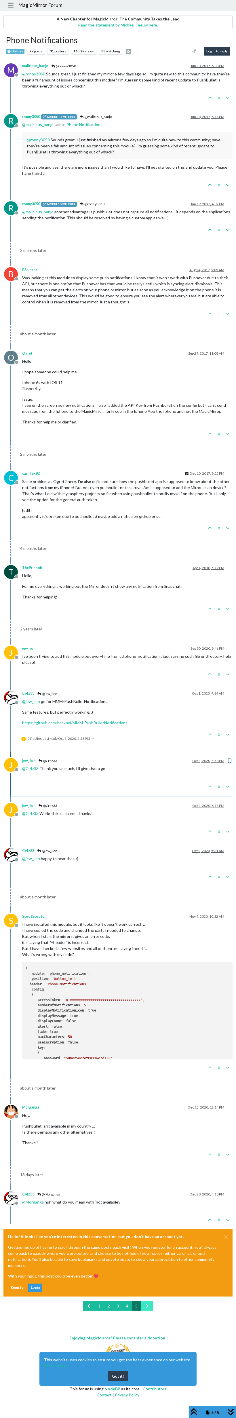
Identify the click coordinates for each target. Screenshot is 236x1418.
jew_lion (28, 648)
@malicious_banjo (98, 117)
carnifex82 (31, 473)
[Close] (226, 1236)
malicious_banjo (35, 66)
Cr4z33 (28, 693)
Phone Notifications (84, 124)
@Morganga (50, 1194)
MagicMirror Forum (40, 5)
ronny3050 (31, 117)
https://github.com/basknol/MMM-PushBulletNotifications (74, 722)
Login (35, 1287)
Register (18, 1287)
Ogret (27, 353)
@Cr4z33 (49, 761)
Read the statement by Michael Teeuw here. (118, 24)
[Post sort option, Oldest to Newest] (194, 51)
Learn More (55, 1365)
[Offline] (13, 697)
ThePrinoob (32, 568)
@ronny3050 (65, 66)
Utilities (17, 51)
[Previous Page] (89, 1306)
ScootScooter (34, 916)
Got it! (118, 1376)
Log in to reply (217, 51)
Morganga (30, 1107)
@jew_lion (49, 693)
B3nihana (29, 270)
